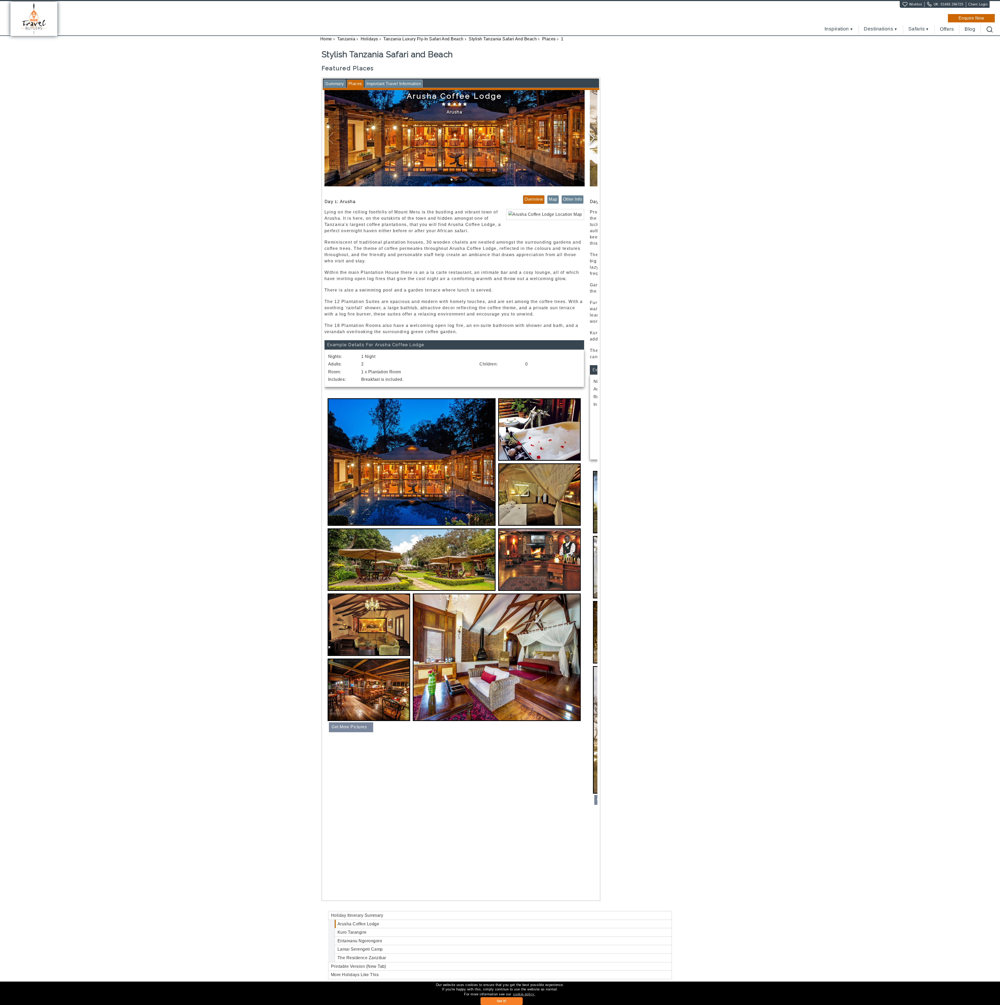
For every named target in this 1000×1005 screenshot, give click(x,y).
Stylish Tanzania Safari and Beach (503, 39)
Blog (970, 29)
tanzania (346, 39)
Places (549, 39)
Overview (533, 199)
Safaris (916, 29)
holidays (369, 39)
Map (553, 199)
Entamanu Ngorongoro (360, 941)
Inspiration (836, 29)
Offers (947, 29)
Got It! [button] (502, 1001)
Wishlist (915, 4)
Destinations (878, 29)
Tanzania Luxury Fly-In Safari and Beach (423, 39)
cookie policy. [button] (524, 994)
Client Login (978, 4)
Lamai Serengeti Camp (360, 949)
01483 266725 (952, 4)
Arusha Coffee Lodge (358, 924)
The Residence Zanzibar (362, 958)
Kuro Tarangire (352, 932)
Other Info (572, 199)
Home (326, 39)
